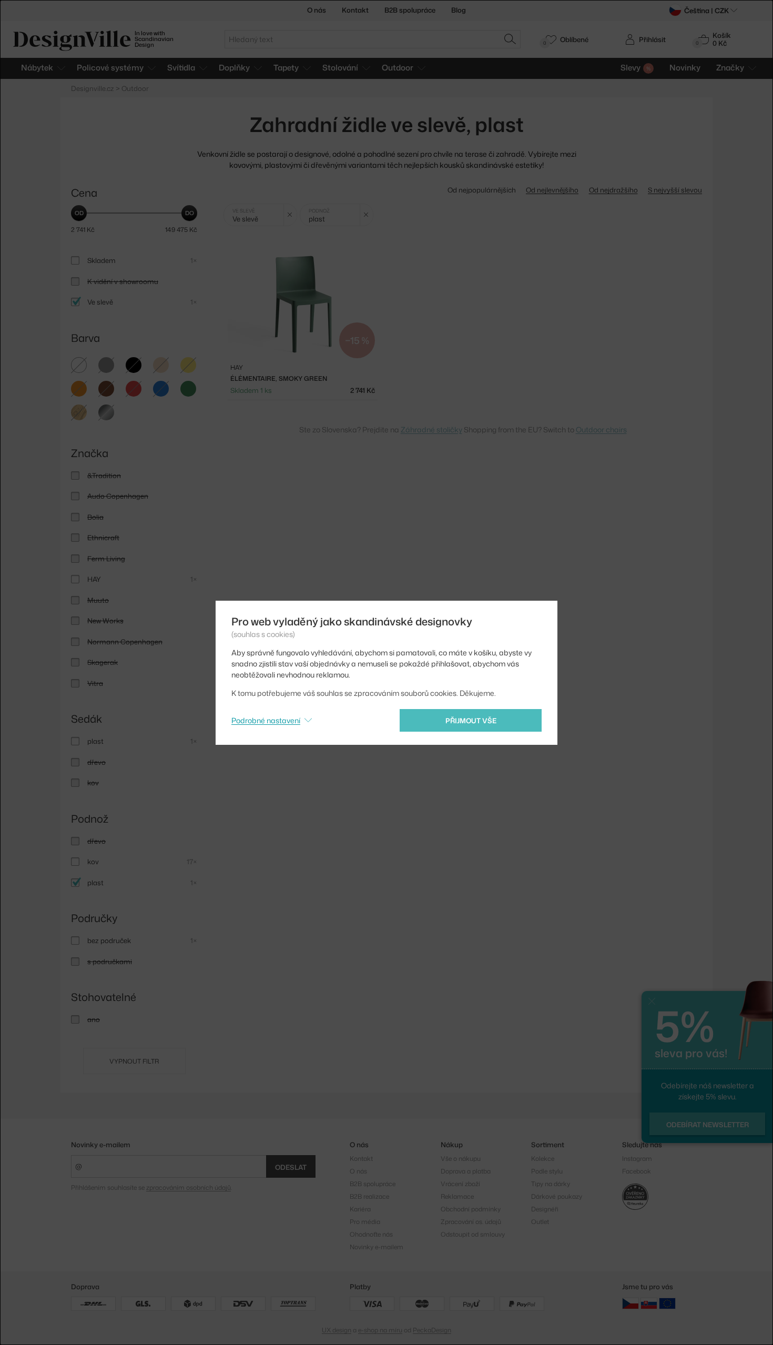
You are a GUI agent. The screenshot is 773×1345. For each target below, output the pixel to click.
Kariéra (360, 1209)
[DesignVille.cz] (630, 1303)
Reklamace (457, 1196)
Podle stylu (547, 1171)
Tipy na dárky (550, 1183)
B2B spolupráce (409, 10)
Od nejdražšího (613, 190)
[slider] (79, 213)
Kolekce (542, 1158)
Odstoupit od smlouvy (473, 1234)
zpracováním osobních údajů (188, 1187)
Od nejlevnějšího (552, 190)
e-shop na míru (380, 1330)
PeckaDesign (432, 1330)
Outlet (540, 1221)
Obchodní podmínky (471, 1209)
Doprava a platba (466, 1171)
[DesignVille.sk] (648, 1303)
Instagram (637, 1158)
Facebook (636, 1171)
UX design (336, 1330)
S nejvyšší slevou (675, 190)
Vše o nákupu (461, 1158)
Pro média (365, 1221)
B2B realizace (369, 1196)
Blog (458, 10)
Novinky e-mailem (100, 1144)
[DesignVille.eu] (667, 1303)
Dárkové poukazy (556, 1196)
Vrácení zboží (460, 1183)
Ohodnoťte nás (371, 1234)
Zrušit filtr (290, 215)
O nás (316, 10)
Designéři (544, 1209)
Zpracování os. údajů (471, 1221)
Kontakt (355, 10)
